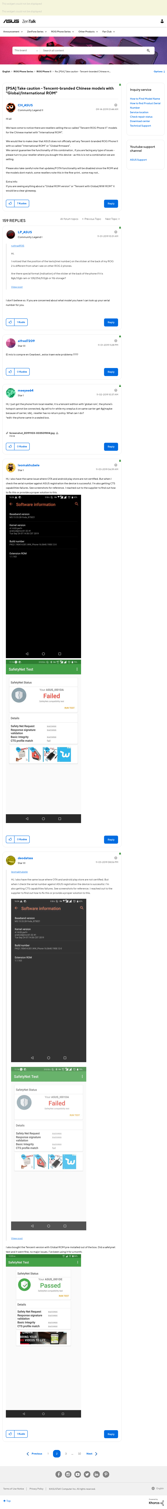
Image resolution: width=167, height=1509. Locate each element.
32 (79, 1453)
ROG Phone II (44, 71)
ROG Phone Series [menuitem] (61, 31)
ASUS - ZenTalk (19, 21)
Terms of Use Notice (13, 1488)
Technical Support (140, 125)
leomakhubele (19, 872)
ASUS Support (138, 159)
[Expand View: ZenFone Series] (45, 31)
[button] (10, 203)
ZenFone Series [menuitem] (35, 31)
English (6, 71)
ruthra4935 (17, 245)
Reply (111, 203)
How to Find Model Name (145, 98)
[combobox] (97, 50)
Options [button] (158, 71)
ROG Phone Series (23, 71)
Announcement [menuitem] (11, 31)
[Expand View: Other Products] (97, 31)
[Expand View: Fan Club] (114, 31)
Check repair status (141, 116)
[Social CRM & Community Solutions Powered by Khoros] (156, 1502)
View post (17, 287)
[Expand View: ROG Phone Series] (73, 31)
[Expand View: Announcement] (21, 31)
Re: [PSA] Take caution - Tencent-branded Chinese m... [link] (83, 71)
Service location (139, 112)
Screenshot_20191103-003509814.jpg (32, 433)
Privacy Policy (36, 1488)
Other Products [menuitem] (86, 31)
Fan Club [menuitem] (107, 31)
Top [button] (8, 1501)
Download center (140, 121)
